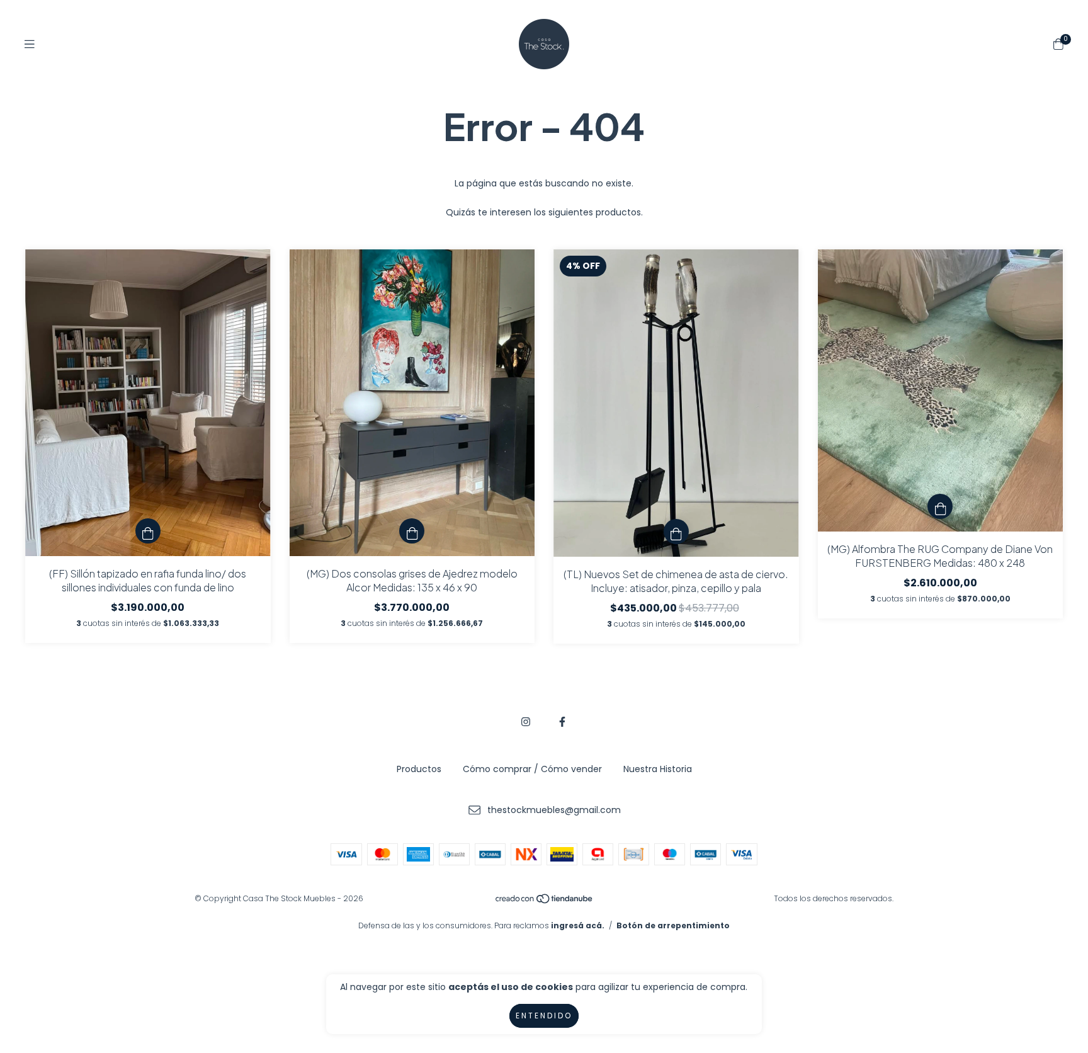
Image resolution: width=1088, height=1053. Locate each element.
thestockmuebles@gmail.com (554, 810)
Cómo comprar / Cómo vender (532, 769)
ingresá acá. (577, 925)
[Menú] (29, 44)
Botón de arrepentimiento (673, 925)
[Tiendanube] (544, 901)
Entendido (544, 1015)
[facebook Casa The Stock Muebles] (562, 722)
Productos (419, 769)
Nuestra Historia (657, 769)
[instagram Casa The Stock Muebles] (526, 722)
